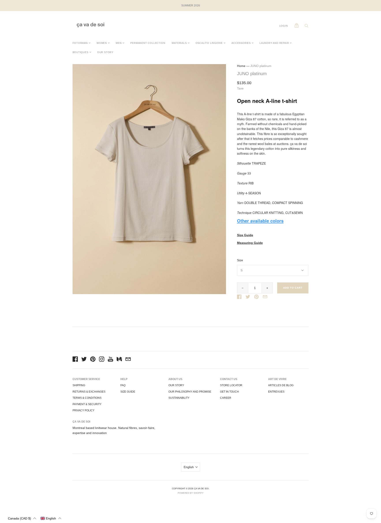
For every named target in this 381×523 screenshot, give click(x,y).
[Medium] (119, 359)
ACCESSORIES (241, 43)
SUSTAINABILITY (178, 397)
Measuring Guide (250, 242)
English (189, 467)
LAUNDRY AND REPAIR (274, 43)
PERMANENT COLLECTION (147, 43)
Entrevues (276, 391)
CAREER (225, 397)
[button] (22, 518)
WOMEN (102, 43)
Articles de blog (280, 385)
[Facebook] (75, 359)
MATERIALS (179, 43)
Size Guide (245, 235)
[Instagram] (101, 359)
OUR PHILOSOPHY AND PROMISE (189, 391)
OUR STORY (105, 52)
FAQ (122, 385)
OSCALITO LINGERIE (209, 43)
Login (283, 25)
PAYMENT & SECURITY (87, 404)
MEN (118, 43)
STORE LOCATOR (231, 385)
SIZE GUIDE (127, 391)
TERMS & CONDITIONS (87, 397)
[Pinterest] (92, 359)
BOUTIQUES (80, 52)
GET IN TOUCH (229, 391)
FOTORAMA (80, 43)
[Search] (306, 27)
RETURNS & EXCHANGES (89, 391)
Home (241, 66)
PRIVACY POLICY (83, 410)
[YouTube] (110, 359)
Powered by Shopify (191, 493)
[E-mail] (128, 359)
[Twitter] (84, 359)
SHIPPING (79, 385)
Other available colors (260, 220)
